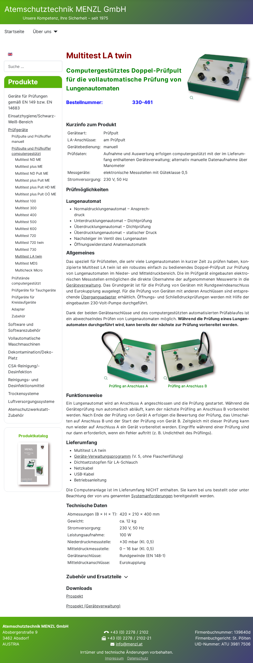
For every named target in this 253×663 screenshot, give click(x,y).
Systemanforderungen (151, 495)
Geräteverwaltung (83, 285)
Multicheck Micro (28, 270)
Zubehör (18, 316)
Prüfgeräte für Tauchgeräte (34, 290)
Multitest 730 (25, 249)
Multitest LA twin (28, 256)
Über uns (42, 31)
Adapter (18, 309)
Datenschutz (137, 658)
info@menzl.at (129, 644)
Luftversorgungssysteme (31, 401)
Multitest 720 (25, 235)
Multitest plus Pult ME (32, 180)
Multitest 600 (26, 229)
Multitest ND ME (28, 159)
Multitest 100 (25, 201)
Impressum (114, 658)
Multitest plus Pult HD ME (35, 187)
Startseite (14, 31)
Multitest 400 (26, 215)
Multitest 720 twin (29, 242)
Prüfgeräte (18, 129)
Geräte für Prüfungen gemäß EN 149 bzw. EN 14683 (30, 102)
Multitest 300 (26, 208)
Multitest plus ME (28, 166)
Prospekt (74, 596)
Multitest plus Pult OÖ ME (35, 194)
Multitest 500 (26, 222)
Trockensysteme (23, 393)
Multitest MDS (26, 263)
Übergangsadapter (98, 296)
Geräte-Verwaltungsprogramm (102, 456)
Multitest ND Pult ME (31, 173)
